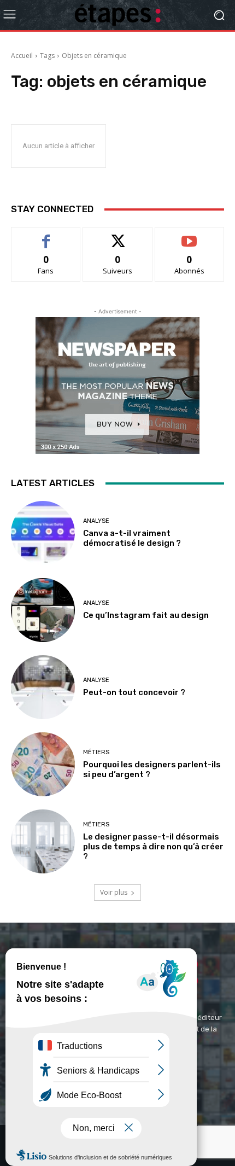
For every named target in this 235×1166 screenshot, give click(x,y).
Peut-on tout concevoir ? (134, 692)
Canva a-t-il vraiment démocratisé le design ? (132, 538)
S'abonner (190, 235)
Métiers (96, 752)
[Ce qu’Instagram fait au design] (43, 610)
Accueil (22, 55)
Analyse (96, 521)
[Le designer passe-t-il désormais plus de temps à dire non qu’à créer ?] (43, 841)
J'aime (46, 235)
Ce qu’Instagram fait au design (146, 615)
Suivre (118, 235)
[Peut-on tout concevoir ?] (43, 687)
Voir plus (113, 892)
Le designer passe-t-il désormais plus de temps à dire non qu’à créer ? (153, 846)
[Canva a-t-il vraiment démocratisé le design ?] (43, 533)
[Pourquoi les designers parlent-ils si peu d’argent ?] (43, 764)
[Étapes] (117, 15)
